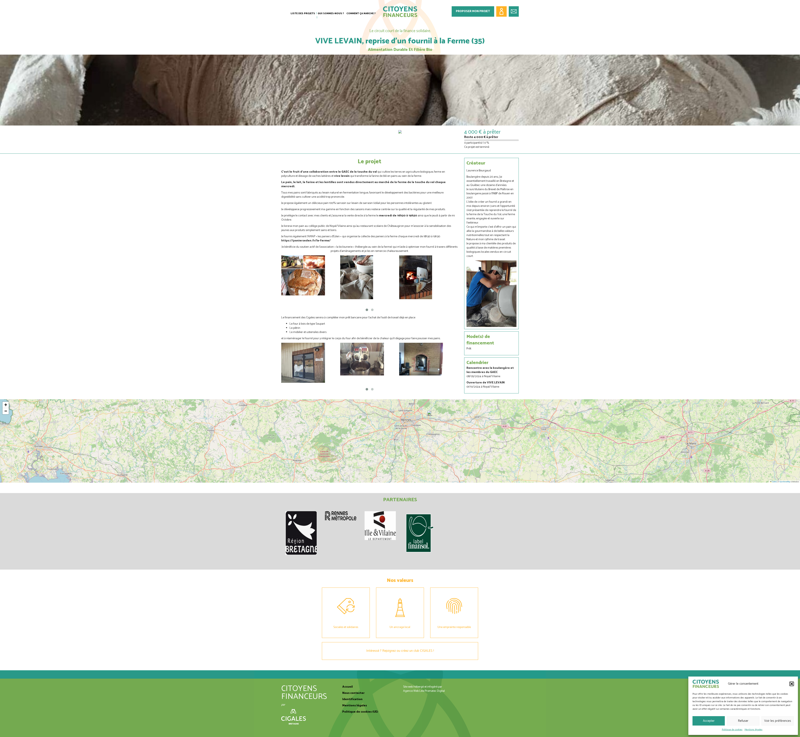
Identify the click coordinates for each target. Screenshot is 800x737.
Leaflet (773, 481)
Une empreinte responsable (454, 627)
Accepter (709, 720)
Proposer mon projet (473, 11)
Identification (352, 699)
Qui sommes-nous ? (331, 13)
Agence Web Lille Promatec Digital (424, 691)
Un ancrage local (400, 627)
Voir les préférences (777, 720)
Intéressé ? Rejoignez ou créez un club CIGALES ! (400, 651)
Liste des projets (303, 13)
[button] (792, 684)
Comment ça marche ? (361, 13)
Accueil (347, 686)
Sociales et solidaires (345, 627)
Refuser (743, 720)
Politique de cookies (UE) (360, 711)
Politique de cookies (732, 730)
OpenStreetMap (784, 481)
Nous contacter (353, 693)
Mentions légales (753, 730)
